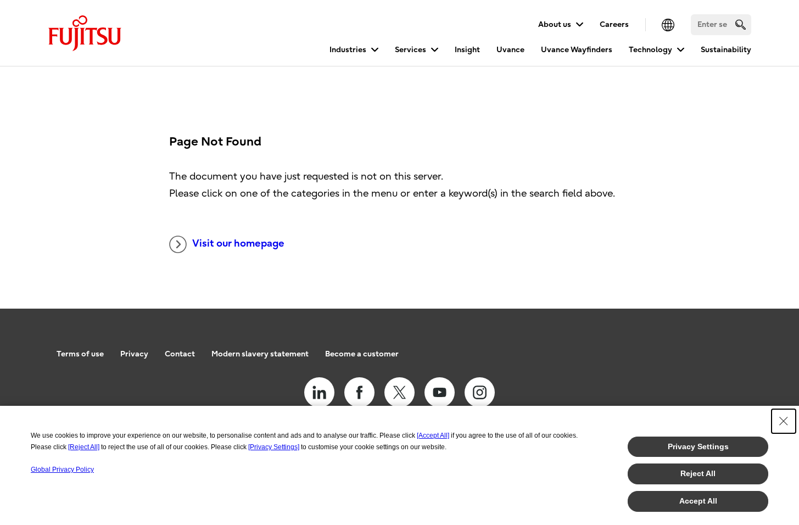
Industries (347, 49)
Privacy (134, 354)
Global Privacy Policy (62, 469)
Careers (614, 24)
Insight (467, 49)
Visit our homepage (238, 243)
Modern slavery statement (260, 354)
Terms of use (80, 354)
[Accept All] (433, 435)
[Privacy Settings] (273, 447)
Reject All (698, 473)
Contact (180, 354)
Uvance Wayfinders (576, 49)
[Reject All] (83, 447)
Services (410, 49)
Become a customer (362, 354)
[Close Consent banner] (784, 421)
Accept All (698, 500)
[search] (740, 24)
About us (554, 24)
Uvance (510, 49)
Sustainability (726, 49)
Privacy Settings (698, 446)
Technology (650, 49)
